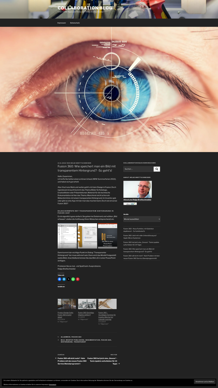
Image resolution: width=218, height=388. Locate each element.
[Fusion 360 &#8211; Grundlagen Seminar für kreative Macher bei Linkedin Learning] (107, 304)
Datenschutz (75, 23)
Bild (63, 340)
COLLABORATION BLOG (85, 7)
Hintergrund (67, 342)
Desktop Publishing (75, 340)
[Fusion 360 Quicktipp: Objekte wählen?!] (87, 304)
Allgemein (66, 337)
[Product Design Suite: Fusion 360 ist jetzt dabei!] (67, 304)
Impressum (61, 23)
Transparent (80, 342)
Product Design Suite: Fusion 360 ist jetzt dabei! (65, 315)
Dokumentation (92, 340)
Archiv (126, 214)
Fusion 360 (77, 337)
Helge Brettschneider (81, 163)
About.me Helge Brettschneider (137, 200)
